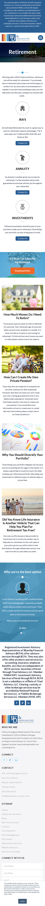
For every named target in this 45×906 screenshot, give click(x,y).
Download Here (22, 270)
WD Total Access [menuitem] (10, 822)
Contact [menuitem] (6, 826)
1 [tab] (21, 633)
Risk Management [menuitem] (11, 835)
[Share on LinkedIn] (28, 702)
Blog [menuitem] (4, 818)
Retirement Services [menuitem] (12, 843)
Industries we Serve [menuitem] (11, 814)
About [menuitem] (5, 810)
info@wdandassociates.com (15, 796)
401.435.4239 (9, 791)
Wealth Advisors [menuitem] (10, 847)
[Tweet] (22, 702)
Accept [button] (22, 901)
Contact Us (22, 143)
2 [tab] (24, 633)
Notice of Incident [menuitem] (11, 851)
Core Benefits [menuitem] (9, 831)
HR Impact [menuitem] (7, 839)
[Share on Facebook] (16, 702)
